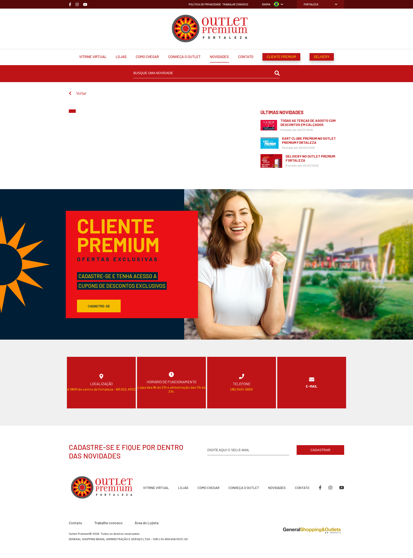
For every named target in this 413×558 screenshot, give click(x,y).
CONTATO (245, 56)
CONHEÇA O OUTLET (184, 56)
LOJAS (121, 56)
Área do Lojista (147, 523)
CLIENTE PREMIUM (281, 56)
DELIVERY (322, 56)
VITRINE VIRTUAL (92, 56)
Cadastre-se (99, 306)
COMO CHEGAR (147, 56)
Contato (75, 523)
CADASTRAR (320, 450)
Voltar (81, 93)
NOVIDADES (219, 56)
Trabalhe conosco (108, 523)
